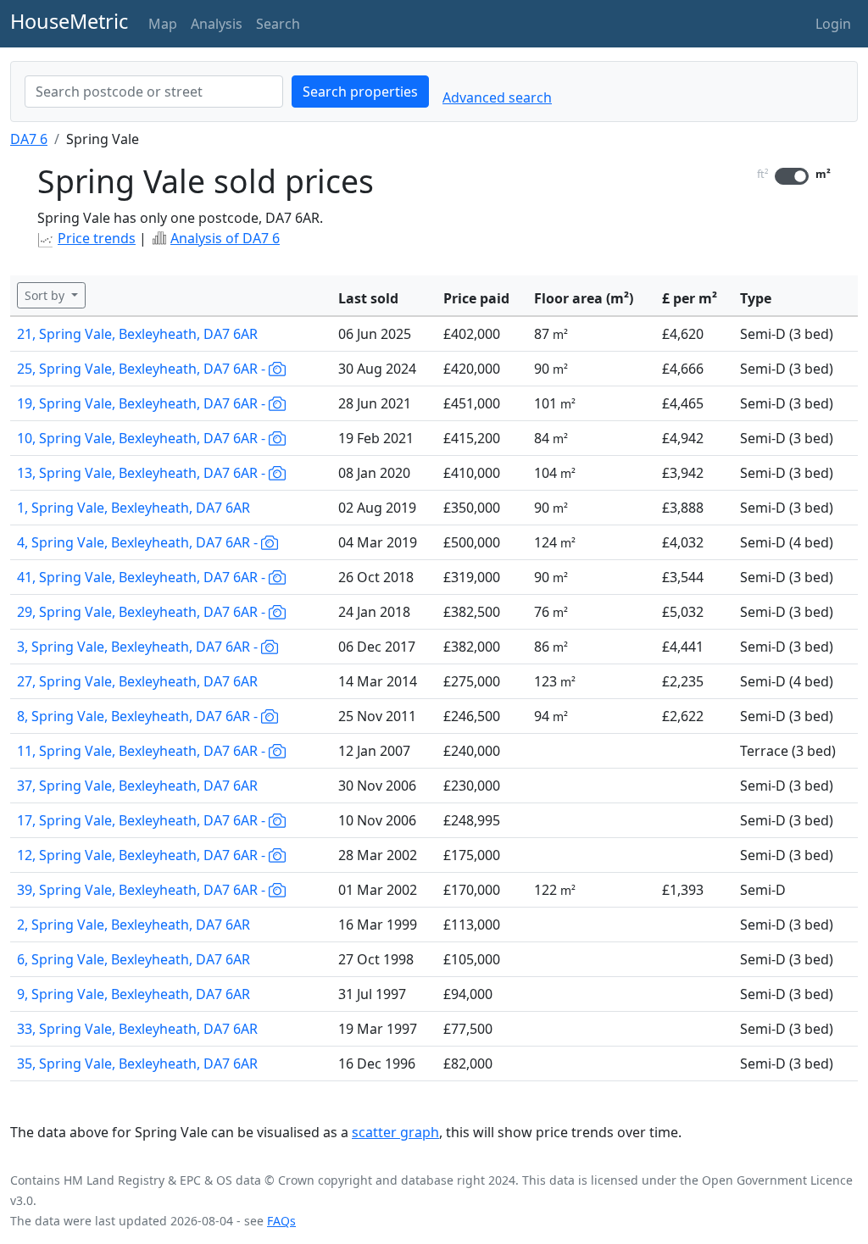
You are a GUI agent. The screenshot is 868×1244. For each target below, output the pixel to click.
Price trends (97, 238)
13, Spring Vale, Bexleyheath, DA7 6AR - (143, 473)
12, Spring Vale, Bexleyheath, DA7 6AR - (143, 855)
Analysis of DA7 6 (225, 238)
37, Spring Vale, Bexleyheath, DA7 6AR (137, 785)
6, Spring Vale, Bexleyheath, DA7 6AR (133, 959)
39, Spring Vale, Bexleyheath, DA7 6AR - (143, 889)
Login (833, 23)
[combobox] (154, 91)
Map (162, 23)
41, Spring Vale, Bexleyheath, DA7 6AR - (143, 577)
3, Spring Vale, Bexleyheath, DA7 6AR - (139, 646)
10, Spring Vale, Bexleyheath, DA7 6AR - (143, 438)
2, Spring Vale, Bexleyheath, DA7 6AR (133, 924)
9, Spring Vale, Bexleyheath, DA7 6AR (133, 994)
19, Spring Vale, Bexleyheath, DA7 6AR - (143, 403)
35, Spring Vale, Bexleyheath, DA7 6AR (137, 1063)
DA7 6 (28, 139)
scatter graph (395, 1132)
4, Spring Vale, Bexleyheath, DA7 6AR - (139, 542)
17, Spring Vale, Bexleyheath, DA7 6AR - (143, 820)
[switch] (792, 176)
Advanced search (497, 97)
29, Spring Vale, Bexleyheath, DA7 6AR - (143, 612)
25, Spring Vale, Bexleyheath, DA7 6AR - (143, 368)
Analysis (216, 23)
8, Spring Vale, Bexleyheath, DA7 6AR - (139, 716)
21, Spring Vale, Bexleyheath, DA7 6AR (137, 334)
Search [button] (278, 23)
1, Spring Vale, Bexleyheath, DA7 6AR (133, 507)
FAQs (281, 1221)
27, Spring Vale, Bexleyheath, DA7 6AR (137, 681)
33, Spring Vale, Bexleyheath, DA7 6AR (137, 1028)
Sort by (46, 295)
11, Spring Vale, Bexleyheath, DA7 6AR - (143, 750)
